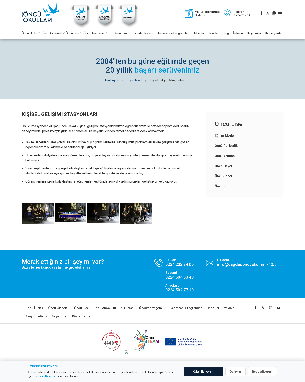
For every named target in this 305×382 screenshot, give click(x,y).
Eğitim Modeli (225, 136)
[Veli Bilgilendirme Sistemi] (200, 13)
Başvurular (254, 33)
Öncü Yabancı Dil (227, 156)
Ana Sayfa (111, 80)
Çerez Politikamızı (45, 376)
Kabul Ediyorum (203, 371)
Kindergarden (274, 33)
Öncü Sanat (223, 176)
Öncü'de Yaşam (142, 33)
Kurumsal (121, 33)
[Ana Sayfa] (43, 13)
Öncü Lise (72, 33)
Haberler (198, 33)
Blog (226, 33)
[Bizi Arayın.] (174, 275)
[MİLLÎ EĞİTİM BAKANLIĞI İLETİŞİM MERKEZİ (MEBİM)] (111, 352)
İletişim (238, 33)
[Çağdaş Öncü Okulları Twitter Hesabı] (268, 13)
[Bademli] (104, 28)
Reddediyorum (262, 371)
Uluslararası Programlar (173, 33)
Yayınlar (213, 33)
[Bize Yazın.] (241, 262)
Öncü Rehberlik (226, 146)
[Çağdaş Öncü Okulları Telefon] (237, 13)
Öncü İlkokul (30, 33)
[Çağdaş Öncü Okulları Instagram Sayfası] (274, 13)
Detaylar (235, 371)
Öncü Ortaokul (52, 33)
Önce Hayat (134, 80)
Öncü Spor (223, 186)
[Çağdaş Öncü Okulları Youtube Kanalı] (280, 13)
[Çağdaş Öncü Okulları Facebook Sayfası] (261, 13)
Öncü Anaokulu (93, 33)
